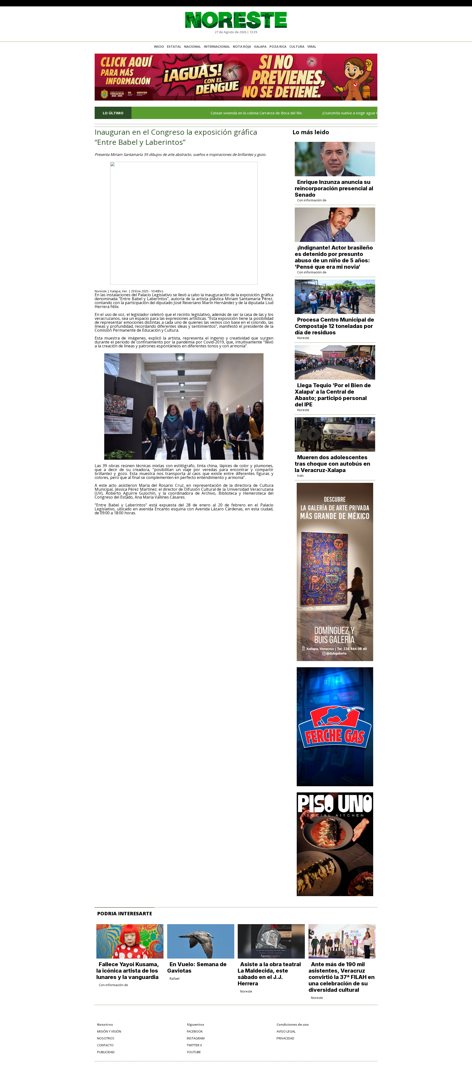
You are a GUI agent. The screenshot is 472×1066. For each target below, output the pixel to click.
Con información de (311, 200)
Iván (300, 475)
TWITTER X (194, 1045)
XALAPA (260, 46)
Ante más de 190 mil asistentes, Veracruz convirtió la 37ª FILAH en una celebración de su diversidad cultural (342, 977)
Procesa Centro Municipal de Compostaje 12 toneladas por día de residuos (334, 326)
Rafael (174, 978)
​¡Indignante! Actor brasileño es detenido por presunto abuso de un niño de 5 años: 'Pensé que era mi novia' (334, 257)
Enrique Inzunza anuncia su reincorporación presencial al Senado (334, 188)
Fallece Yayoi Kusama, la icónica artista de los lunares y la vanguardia (127, 970)
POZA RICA (277, 46)
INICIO (159, 46)
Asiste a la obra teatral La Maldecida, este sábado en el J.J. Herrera (269, 974)
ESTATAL (174, 46)
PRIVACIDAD (285, 1038)
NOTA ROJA (242, 46)
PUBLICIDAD (106, 1052)
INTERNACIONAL (217, 46)
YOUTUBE (194, 1052)
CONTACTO (105, 1045)
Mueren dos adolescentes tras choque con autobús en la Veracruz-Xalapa (332, 463)
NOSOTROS (105, 1038)
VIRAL (311, 46)
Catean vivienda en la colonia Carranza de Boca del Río (224, 112)
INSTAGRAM (196, 1038)
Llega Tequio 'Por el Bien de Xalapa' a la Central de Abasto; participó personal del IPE (333, 395)
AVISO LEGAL (286, 1031)
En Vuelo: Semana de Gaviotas (197, 967)
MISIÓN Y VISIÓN (109, 1031)
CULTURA (296, 46)
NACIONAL (192, 46)
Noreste (303, 338)
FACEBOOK (195, 1031)
